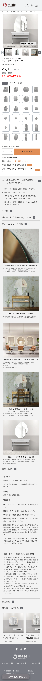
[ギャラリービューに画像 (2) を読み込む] (17, 52)
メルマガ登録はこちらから (17, 677)
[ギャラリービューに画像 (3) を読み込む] (26, 52)
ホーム (4, 11)
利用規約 (30, 671)
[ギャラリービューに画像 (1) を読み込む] (8, 52)
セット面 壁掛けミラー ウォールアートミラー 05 (21, 11)
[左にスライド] (2, 52)
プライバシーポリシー (11, 673)
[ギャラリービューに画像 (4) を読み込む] (34, 52)
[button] (27, 5)
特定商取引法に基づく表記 (11, 671)
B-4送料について (21, 161)
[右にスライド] (39, 52)
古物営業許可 (30, 673)
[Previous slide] (1, 627)
